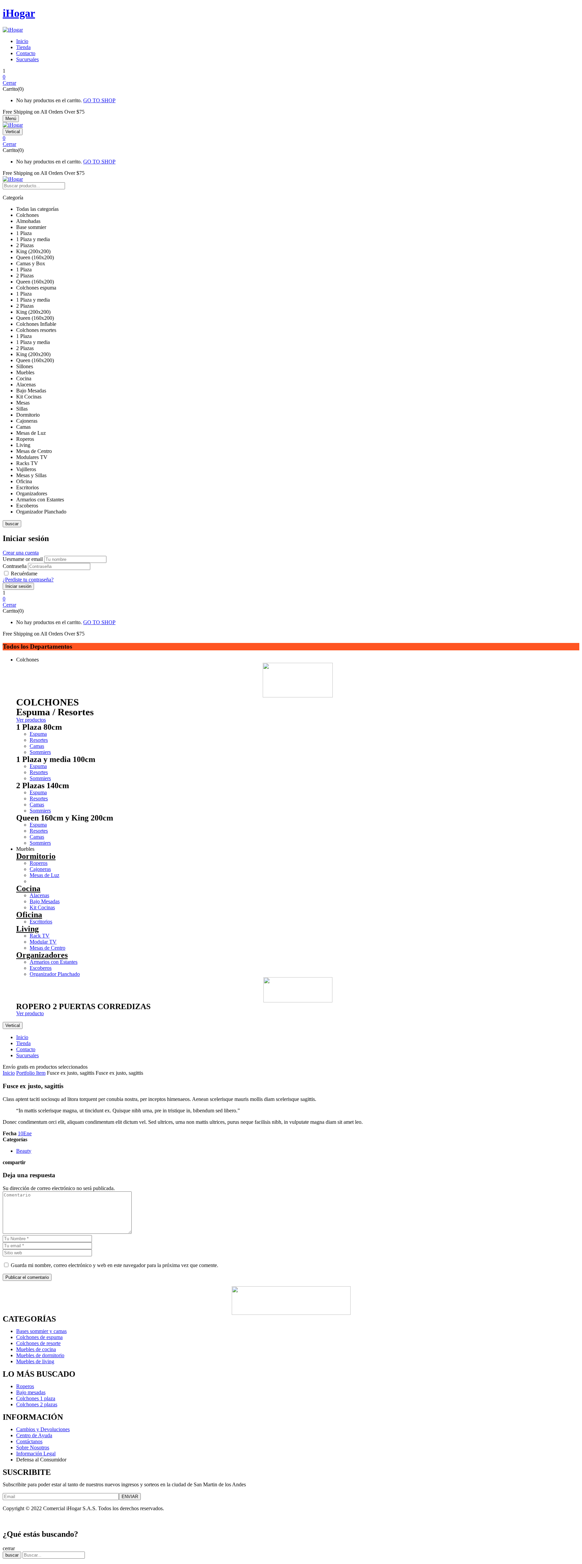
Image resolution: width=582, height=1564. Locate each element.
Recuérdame (24, 573)
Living (27, 928)
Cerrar (9, 83)
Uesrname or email (23, 559)
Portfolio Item (30, 1073)
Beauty (23, 1151)
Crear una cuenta (21, 553)
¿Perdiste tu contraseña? (28, 579)
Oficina (29, 914)
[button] (291, 77)
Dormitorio (36, 856)
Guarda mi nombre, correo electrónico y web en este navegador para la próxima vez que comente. (114, 1265)
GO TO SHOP (99, 100)
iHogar (19, 13)
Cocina (28, 888)
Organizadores (42, 955)
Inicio (9, 1073)
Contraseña (15, 566)
